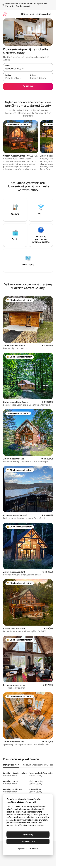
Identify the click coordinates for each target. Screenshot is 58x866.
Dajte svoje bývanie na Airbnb (36, 14)
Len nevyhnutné (28, 841)
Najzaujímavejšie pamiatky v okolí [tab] (38, 765)
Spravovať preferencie (28, 848)
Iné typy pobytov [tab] (11, 765)
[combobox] (28, 68)
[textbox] (15, 78)
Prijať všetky (28, 834)
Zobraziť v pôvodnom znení (17, 6)
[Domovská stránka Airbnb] (5, 14)
